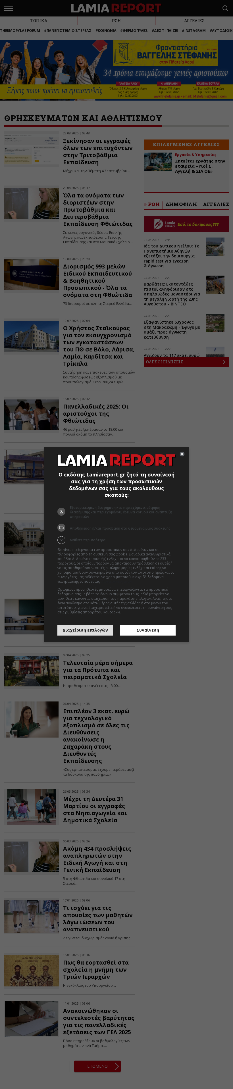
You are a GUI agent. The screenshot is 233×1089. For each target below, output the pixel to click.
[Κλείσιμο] (182, 454)
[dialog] (116, 544)
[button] (116, 540)
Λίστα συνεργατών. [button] (117, 581)
